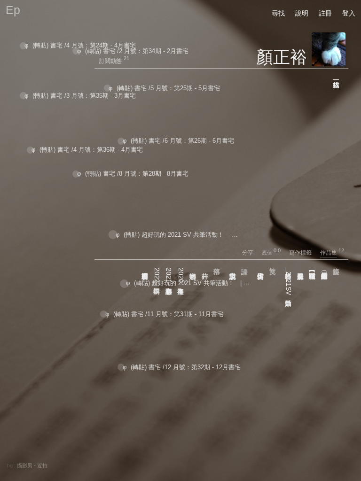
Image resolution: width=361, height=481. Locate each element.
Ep (13, 9)
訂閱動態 (110, 61)
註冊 (325, 13)
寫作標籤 (304, 252)
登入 (348, 13)
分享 (251, 252)
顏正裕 (281, 57)
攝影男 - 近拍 (32, 465)
